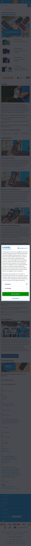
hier (12, 274)
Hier (27, 278)
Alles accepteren (15, 294)
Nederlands (23, 248)
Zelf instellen (15, 298)
